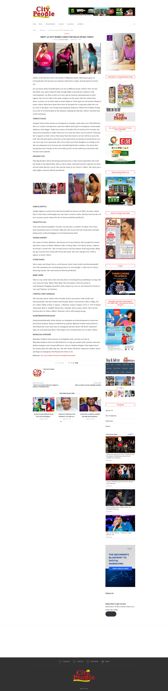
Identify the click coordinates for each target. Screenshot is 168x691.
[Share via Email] (77, 363)
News (40, 24)
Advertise (80, 24)
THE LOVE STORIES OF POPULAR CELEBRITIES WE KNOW (57, 355)
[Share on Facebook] (71, 363)
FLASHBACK (70, 24)
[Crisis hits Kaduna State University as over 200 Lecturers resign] (67, 404)
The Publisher (111, 416)
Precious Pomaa (63, 39)
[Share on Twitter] (73, 363)
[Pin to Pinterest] (75, 363)
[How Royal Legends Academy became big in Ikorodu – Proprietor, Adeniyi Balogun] (90, 404)
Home (34, 24)
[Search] (134, 24)
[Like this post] (69, 363)
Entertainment (50, 24)
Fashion (61, 24)
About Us (109, 411)
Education (42, 30)
